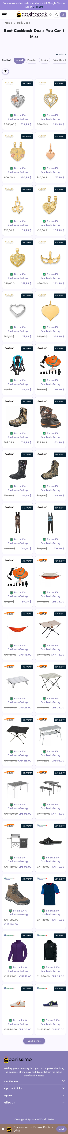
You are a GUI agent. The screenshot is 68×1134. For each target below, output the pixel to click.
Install (61, 1129)
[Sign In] (63, 14)
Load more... (34, 1040)
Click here (38, 6)
